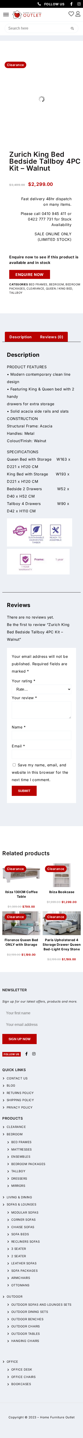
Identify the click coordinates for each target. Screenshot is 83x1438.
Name (19, 727)
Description (20, 337)
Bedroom (56, 284)
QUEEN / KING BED (59, 288)
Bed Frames (38, 284)
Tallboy (16, 292)
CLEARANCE (35, 288)
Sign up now (19, 1039)
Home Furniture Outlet (57, 1417)
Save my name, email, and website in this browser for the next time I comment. (40, 772)
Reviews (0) (51, 337)
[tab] (20, 337)
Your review (24, 697)
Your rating (24, 681)
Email (18, 746)
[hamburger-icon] (6, 14)
